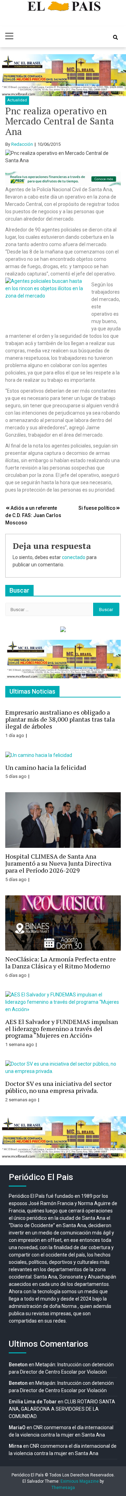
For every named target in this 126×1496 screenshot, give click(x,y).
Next (116, 75)
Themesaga (63, 1487)
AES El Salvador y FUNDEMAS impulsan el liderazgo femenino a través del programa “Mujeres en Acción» (61, 1028)
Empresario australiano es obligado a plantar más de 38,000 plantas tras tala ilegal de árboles (60, 719)
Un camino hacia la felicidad (45, 767)
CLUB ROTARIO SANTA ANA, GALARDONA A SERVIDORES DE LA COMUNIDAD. (62, 1409)
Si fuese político (96, 508)
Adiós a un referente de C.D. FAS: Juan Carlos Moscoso (33, 515)
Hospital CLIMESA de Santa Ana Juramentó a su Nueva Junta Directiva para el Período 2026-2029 (58, 863)
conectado (73, 557)
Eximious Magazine (80, 1481)
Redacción (22, 144)
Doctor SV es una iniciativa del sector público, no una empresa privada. (58, 1087)
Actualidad (17, 100)
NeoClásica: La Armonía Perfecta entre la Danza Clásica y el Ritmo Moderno (60, 962)
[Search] (115, 37)
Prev (9, 75)
